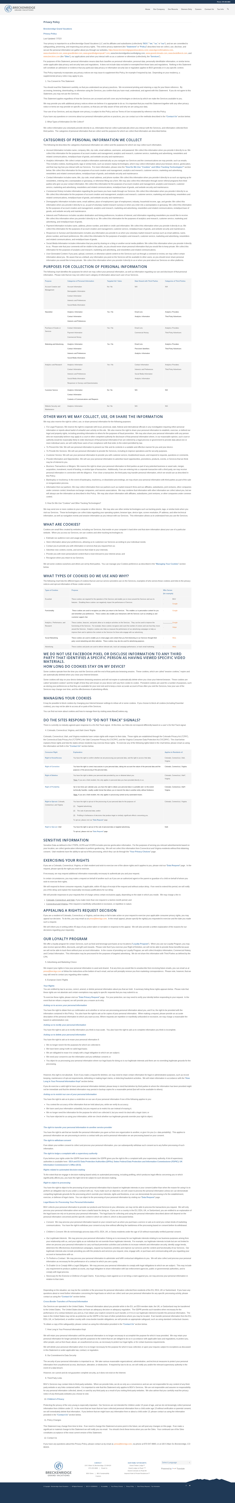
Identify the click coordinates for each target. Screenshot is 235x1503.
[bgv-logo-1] (20, 9)
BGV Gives (90, 1473)
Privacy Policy (130, 1486)
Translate (181, 1469)
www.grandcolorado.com (156, 53)
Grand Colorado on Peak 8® (137, 1471)
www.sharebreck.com (52, 53)
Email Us (104, 1468)
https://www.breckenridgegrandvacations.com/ (128, 50)
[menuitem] (148, 9)
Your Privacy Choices (117, 1486)
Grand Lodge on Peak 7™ (137, 1468)
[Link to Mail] (190, 1485)
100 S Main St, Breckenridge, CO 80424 (98, 1465)
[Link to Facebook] (186, 1485)
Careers (98, 1476)
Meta (174, 638)
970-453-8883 (226, 2)
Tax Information (155, 1486)
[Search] (227, 9)
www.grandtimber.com (72, 53)
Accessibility (104, 1486)
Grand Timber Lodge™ (137, 1465)
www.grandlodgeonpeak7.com (96, 53)
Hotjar (174, 627)
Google (174, 604)
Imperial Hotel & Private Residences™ (137, 1473)
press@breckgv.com (98, 919)
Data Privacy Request (143, 1486)
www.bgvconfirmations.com (161, 50)
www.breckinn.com (51, 56)
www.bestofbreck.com (177, 53)
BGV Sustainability (103, 1473)
